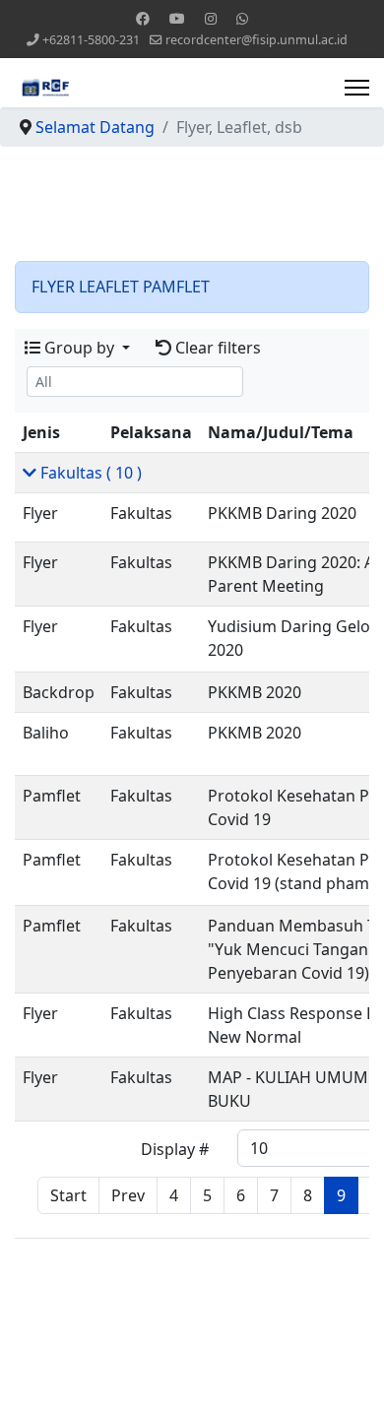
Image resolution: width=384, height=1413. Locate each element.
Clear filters (216, 347)
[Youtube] (177, 18)
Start (68, 1195)
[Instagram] (211, 18)
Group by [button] (79, 347)
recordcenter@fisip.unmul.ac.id (256, 40)
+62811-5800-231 (91, 40)
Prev (128, 1195)
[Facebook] (143, 18)
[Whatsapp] (242, 18)
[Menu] (357, 87)
